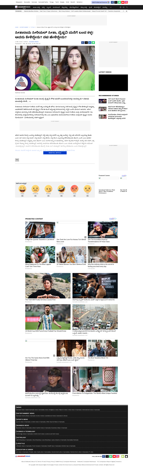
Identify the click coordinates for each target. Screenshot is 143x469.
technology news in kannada (24, 434)
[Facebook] (112, 2)
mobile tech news (39, 434)
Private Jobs (32, 452)
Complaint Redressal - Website (73, 461)
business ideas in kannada (59, 428)
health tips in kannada (54, 446)
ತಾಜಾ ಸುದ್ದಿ (36, 7)
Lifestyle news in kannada (23, 446)
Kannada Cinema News (22, 415)
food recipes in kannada (39, 446)
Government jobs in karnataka (60, 452)
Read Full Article (55, 152)
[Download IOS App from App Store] (126, 456)
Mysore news (63, 409)
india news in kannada (74, 409)
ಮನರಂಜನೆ (56, 7)
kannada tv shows (62, 415)
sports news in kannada (23, 422)
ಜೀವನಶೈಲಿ (97, 7)
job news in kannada (22, 452)
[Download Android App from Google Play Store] (122, 456)
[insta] (126, 2)
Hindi (67, 2)
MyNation (79, 2)
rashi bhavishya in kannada (24, 440)
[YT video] (122, 2)
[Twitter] (115, 2)
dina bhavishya (37, 440)
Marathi (73, 2)
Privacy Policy (50, 461)
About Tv (33, 461)
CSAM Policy (59, 461)
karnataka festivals (72, 440)
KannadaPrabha (43, 2)
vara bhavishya (46, 440)
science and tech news (52, 434)
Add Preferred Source (99, 2)
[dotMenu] (111, 7)
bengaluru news (53, 409)
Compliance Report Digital (107, 461)
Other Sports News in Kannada (55, 422)
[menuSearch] (127, 7)
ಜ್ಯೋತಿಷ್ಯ (65, 7)
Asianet (22, 456)
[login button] (121, 7)
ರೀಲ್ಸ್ (17, 159)
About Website (25, 461)
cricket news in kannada (38, 422)
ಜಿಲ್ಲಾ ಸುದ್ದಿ (84, 7)
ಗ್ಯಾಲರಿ (49, 7)
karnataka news (43, 409)
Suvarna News (34, 41)
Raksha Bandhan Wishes (31, 11)
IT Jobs (91, 452)
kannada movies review (37, 415)
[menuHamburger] (124, 7)
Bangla (62, 2)
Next (126, 11)
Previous (123, 11)
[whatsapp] (119, 2)
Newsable (27, 2)
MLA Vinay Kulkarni (64, 11)
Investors (119, 461)
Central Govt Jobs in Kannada (79, 452)
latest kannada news (31, 409)
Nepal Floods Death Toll (99, 11)
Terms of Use (42, 461)
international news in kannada (91, 409)
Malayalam (19, 2)
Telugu (52, 2)
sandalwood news (50, 415)
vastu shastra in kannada (59, 440)
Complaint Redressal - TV (91, 461)
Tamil (57, 2)
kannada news (20, 409)
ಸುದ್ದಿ (43, 7)
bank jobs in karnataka (44, 452)
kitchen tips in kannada (68, 446)
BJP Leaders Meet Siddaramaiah (81, 11)
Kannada (34, 2)
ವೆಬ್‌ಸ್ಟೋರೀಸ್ (74, 7)
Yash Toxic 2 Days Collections (48, 11)
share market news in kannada (41, 428)
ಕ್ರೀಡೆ (90, 7)
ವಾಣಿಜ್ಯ (104, 7)
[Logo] (23, 7)
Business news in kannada (23, 428)
